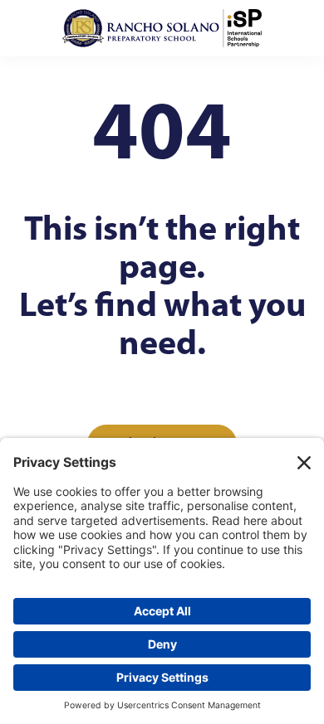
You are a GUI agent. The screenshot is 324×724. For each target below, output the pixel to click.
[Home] (162, 28)
